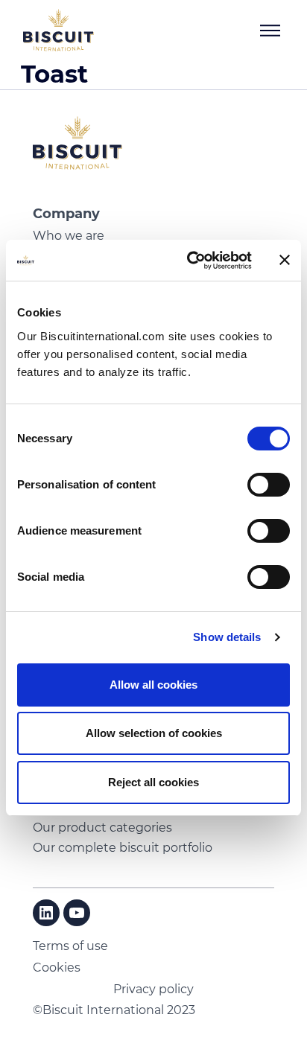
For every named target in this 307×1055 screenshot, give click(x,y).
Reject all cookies (153, 782)
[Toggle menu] (270, 30)
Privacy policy (153, 989)
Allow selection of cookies (154, 733)
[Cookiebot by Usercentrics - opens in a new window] (190, 260)
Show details (227, 637)
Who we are (68, 236)
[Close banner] (284, 260)
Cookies (56, 967)
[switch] (268, 485)
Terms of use (70, 946)
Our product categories (102, 827)
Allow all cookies (153, 684)
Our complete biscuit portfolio (122, 848)
